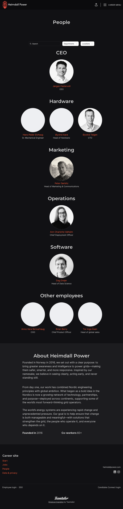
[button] (96, 4)
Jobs (4, 464)
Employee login (9, 487)
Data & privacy (9, 473)
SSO (21, 487)
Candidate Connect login (109, 487)
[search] (45, 44)
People (5, 469)
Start (5, 460)
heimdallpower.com (112, 467)
